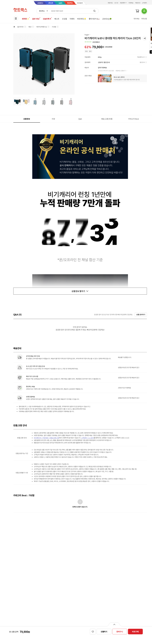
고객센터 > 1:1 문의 (87, 438)
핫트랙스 (42, 11)
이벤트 (72, 18)
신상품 (64, 18)
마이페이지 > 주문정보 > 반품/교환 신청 (46, 438)
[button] (145, 38)
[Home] (14, 27)
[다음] (75, 65)
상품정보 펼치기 (78, 291)
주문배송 (131, 3)
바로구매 (135, 631)
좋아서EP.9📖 (94, 18)
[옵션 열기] (114, 624)
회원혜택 (122, 3)
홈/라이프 (20, 27)
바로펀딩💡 (81, 18)
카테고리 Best (133, 118)
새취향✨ (25, 18)
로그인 (116, 3)
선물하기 (104, 631)
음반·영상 (35, 18)
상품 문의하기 (140, 314)
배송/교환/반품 (106, 118)
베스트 (56, 18)
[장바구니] (137, 11)
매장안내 (137, 3)
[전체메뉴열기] (15, 18)
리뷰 (53, 118)
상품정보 (26, 118)
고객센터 (144, 3)
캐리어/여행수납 (41, 27)
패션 (29, 27)
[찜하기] (93, 632)
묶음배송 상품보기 (121, 71)
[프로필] (144, 11)
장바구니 (119, 631)
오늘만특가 (47, 18)
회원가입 (110, 3)
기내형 (54, 27)
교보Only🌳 (107, 18)
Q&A (80, 118)
